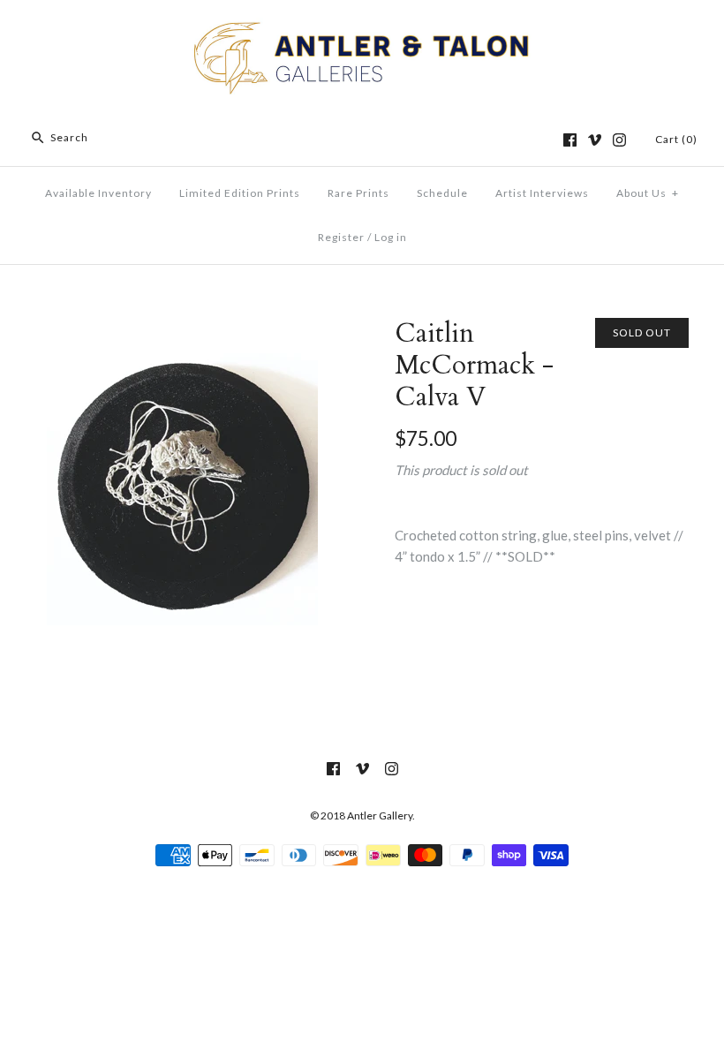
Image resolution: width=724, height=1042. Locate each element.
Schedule (442, 193)
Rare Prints (358, 193)
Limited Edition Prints (239, 193)
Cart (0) (676, 139)
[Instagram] (619, 140)
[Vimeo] (594, 140)
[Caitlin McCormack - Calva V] (182, 328)
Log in (390, 237)
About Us (647, 193)
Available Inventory (98, 193)
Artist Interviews (542, 193)
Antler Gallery (379, 815)
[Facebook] (570, 140)
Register (341, 237)
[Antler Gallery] (362, 28)
